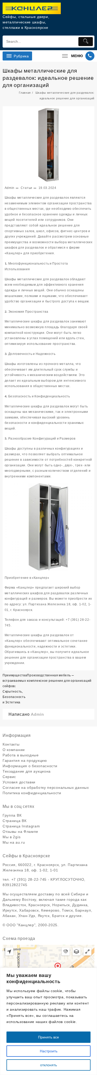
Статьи (26, 188)
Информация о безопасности (30, 766)
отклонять (48, 1065)
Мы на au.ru (14, 842)
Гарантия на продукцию (25, 760)
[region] (48, 1021)
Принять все (48, 1037)
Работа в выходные (21, 755)
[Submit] (85, 41)
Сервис (9, 777)
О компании (14, 750)
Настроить (48, 1051)
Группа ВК (12, 815)
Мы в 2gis (11, 837)
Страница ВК (15, 821)
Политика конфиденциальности (32, 793)
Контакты (11, 744)
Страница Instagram (21, 826)
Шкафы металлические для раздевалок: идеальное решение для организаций (48, 77)
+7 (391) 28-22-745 (29, 879)
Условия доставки (19, 782)
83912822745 (15, 885)
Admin (10, 188)
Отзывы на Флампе (20, 831)
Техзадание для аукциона (27, 771)
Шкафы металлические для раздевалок (37, 197)
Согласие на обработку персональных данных (46, 787)
